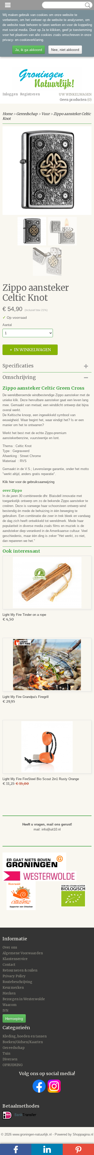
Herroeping (14, 1018)
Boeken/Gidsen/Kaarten (23, 1042)
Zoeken (86, 5)
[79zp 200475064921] (47, 170)
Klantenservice (15, 959)
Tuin (6, 1053)
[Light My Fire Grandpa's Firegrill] (47, 664)
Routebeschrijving (17, 982)
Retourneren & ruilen (20, 970)
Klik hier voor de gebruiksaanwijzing (28, 482)
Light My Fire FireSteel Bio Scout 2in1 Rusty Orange (41, 779)
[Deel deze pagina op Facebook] (15, 1149)
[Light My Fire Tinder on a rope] (47, 582)
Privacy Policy (14, 976)
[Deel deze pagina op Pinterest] (78, 1149)
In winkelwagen (32, 349)
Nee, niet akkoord (65, 50)
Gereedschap (27, 114)
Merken (9, 993)
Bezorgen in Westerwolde (24, 999)
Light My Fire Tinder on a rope (24, 615)
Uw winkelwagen (75, 94)
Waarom (10, 1005)
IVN (5, 1010)
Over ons (10, 947)
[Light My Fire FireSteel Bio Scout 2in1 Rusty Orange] (47, 746)
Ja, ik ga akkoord (28, 50)
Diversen (10, 1059)
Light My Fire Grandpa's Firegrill (26, 697)
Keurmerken (13, 988)
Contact (9, 965)
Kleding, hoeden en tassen (25, 1036)
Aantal (7, 325)
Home (8, 114)
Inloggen (10, 94)
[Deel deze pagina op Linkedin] (47, 1149)
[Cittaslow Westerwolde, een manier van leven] (46, 895)
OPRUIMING (13, 1065)
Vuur (45, 114)
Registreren (30, 94)
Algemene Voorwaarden (23, 953)
